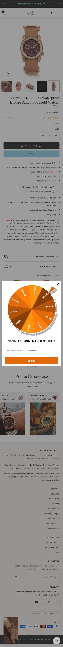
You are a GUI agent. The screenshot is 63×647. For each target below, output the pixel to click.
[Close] (57, 284)
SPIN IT (31, 360)
